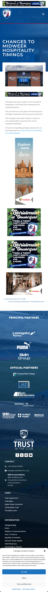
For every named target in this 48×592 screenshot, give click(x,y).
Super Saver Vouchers (14, 504)
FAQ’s (7, 528)
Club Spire (9, 501)
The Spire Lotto (11, 510)
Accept (24, 572)
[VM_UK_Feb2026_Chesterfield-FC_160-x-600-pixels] (24, 204)
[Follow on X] (22, 455)
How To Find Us (11, 534)
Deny (24, 578)
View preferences (24, 584)
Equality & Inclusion (13, 537)
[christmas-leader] (24, 6)
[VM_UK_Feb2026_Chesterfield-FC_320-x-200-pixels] (24, 294)
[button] (45, 551)
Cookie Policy (16, 589)
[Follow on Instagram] (26, 455)
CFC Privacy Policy (28, 589)
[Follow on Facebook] (17, 455)
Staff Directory (11, 544)
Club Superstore (11, 498)
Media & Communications (15, 531)
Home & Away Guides (13, 541)
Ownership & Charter (13, 547)
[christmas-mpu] (24, 236)
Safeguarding (10, 525)
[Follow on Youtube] (30, 455)
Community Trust (12, 507)
